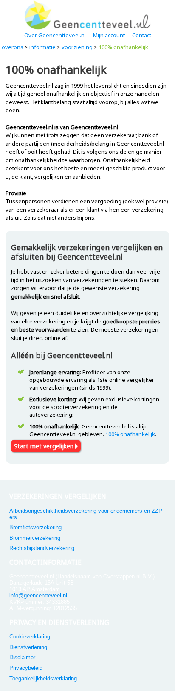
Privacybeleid (25, 668)
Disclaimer (22, 657)
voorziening (77, 47)
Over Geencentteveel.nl (55, 35)
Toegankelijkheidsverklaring (43, 678)
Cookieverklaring (29, 636)
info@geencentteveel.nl (38, 595)
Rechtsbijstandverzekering (41, 548)
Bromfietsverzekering (35, 527)
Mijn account (109, 35)
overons (12, 47)
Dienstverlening (28, 647)
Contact (141, 35)
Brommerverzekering (34, 538)
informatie (42, 47)
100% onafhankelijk (130, 434)
